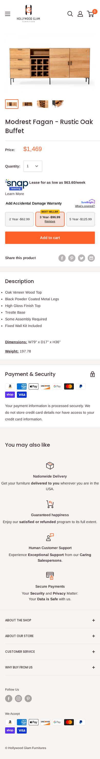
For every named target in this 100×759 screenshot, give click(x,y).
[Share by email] (91, 257)
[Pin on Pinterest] (71, 257)
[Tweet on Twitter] (81, 257)
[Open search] (70, 14)
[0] (90, 14)
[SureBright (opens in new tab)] (88, 201)
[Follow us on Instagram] (18, 698)
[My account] (80, 14)
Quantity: (12, 166)
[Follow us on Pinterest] (28, 698)
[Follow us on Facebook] (8, 698)
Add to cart (50, 237)
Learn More (14, 194)
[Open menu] (7, 14)
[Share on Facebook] (62, 257)
